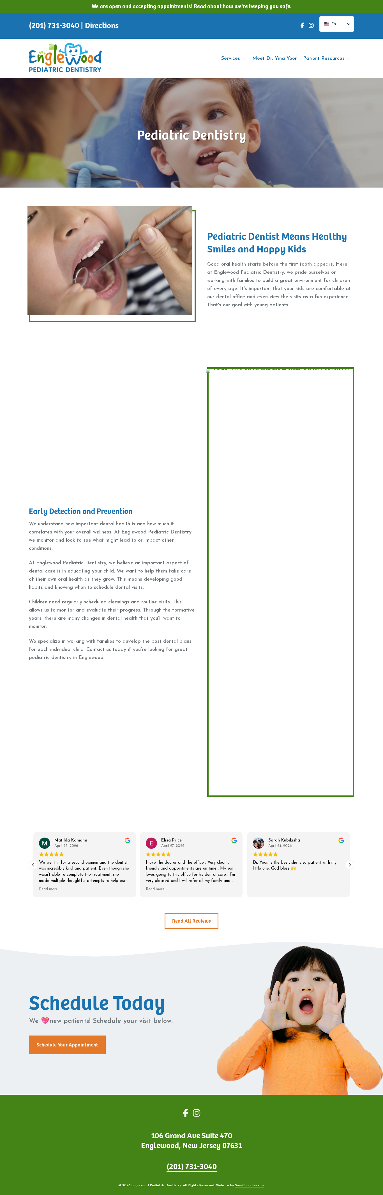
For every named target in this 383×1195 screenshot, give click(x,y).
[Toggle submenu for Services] (244, 59)
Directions (102, 25)
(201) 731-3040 (192, 1166)
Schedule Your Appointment (67, 1045)
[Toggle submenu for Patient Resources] (348, 59)
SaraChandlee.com (249, 1185)
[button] (349, 865)
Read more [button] (48, 889)
